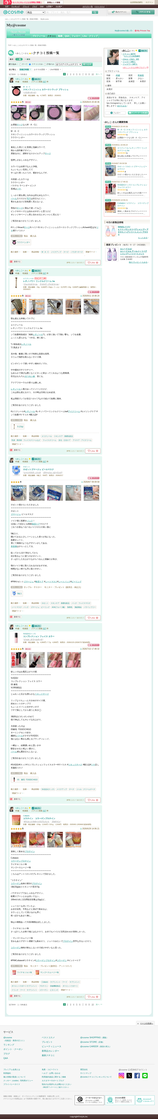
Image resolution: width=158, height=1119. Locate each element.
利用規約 (7, 1073)
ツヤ (19, 189)
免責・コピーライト (50, 1069)
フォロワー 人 (130, 64)
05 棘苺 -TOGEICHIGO (27, 780)
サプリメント (75, 982)
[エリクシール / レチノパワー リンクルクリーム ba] (16, 287)
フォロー (76, 36)
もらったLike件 (132, 56)
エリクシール (28, 278)
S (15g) (20, 427)
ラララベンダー (23, 242)
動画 (60, 36)
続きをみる (122, 106)
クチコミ (51, 36)
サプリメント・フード (58, 982)
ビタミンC (54, 990)
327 (44, 82)
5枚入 (19, 593)
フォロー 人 (129, 62)
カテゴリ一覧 (88, 6)
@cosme (14, 1039)
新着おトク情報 (53, 2)
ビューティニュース (51, 1046)
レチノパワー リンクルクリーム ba (39, 281)
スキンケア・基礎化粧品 (63, 436)
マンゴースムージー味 (49, 972)
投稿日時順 (24, 69)
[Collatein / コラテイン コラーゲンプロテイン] (16, 824)
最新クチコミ (48, 1055)
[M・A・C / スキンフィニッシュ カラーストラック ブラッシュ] (16, 95)
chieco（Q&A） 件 (131, 59)
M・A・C (26, 87)
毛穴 (29, 198)
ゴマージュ (16, 514)
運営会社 (84, 1069)
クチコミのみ (37, 64)
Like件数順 (54, 69)
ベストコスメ (99, 6)
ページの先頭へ (146, 1023)
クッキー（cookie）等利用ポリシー (18, 1081)
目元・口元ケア (65, 440)
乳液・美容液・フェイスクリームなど (26, 440)
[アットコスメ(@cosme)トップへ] (13, 13)
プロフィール (38, 36)
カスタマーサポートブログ (53, 1081)
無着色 (69, 607)
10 (93, 74)
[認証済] (36, 79)
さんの (135, 67)
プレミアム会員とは (11, 1069)
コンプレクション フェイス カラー (38, 636)
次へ (98, 74)
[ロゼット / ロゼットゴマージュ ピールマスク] (16, 475)
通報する (16, 261)
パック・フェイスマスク (81, 603)
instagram (121, 1075)
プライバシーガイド (11, 1084)
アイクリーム (74, 411)
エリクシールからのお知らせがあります (40, 278)
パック (30, 521)
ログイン (149, 2)
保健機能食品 (55, 986)
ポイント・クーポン (13, 1049)
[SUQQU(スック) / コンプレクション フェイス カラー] (16, 642)
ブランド (26, 6)
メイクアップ (56, 252)
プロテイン (56, 821)
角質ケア (36, 524)
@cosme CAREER (95, 1046)
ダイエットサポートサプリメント (36, 821)
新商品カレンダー (50, 1051)
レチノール (38, 334)
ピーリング (76, 581)
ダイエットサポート (70, 986)
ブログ (34, 6)
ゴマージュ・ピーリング (52, 472)
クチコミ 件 (129, 54)
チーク (20, 124)
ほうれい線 (30, 376)
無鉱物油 (78, 607)
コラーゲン (16, 861)
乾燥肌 (141, 75)
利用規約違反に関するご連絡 (54, 1077)
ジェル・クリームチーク (33, 639)
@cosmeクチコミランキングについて (96, 1077)
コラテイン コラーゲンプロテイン (39, 818)
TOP (6, 6)
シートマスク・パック (32, 472)
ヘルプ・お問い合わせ (51, 1073)
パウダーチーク (30, 92)
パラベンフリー (90, 607)
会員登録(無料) (136, 2)
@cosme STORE (92, 1042)
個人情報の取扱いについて (14, 1077)
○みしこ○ (37, 53)
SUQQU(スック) (29, 634)
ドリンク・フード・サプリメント (24, 990)
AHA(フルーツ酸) (58, 607)
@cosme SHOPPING (94, 1037)
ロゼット (26, 467)
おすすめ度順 (39, 69)
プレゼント (47, 1042)
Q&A (42, 6)
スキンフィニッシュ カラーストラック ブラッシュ (46, 89)
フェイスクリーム (30, 284)
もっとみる (142, 238)
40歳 (118, 75)
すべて (25, 64)
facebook (137, 1075)
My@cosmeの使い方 (123, 31)
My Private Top (143, 31)
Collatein (26, 816)
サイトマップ (85, 1073)
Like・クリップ (90, 36)
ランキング (15, 6)
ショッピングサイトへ (93, 98)
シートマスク (51, 581)
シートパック (64, 581)
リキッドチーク (42, 694)
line (145, 1075)
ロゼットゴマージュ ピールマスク (38, 469)
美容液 (14, 546)
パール (14, 198)
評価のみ (50, 64)
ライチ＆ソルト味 (24, 972)
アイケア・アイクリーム (49, 284)
